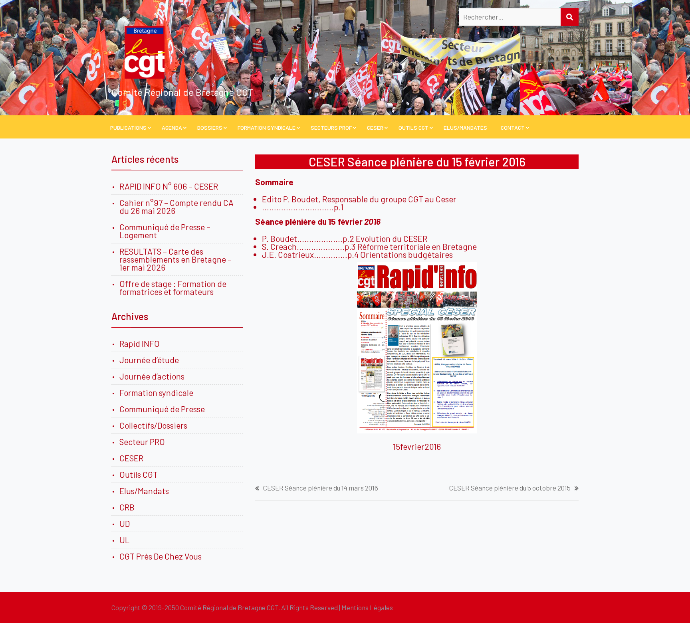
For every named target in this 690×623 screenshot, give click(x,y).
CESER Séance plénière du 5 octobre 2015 (510, 488)
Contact (513, 127)
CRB (127, 507)
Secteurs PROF (331, 127)
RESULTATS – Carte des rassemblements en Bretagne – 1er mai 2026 (175, 259)
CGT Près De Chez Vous (160, 556)
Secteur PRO (142, 442)
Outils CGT (413, 127)
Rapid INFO (139, 343)
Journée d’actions (151, 376)
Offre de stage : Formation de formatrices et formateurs (172, 288)
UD (124, 523)
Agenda (172, 127)
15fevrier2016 (417, 446)
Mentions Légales (367, 607)
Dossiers (209, 127)
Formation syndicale (156, 393)
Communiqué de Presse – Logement (164, 231)
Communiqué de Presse (162, 409)
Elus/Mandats (144, 491)
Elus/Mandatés (465, 127)
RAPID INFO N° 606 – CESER (168, 186)
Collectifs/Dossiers (153, 425)
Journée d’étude (150, 360)
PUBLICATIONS (128, 127)
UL (124, 540)
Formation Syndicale (266, 127)
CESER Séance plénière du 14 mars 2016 (320, 488)
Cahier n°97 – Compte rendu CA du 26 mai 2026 (176, 207)
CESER (375, 127)
